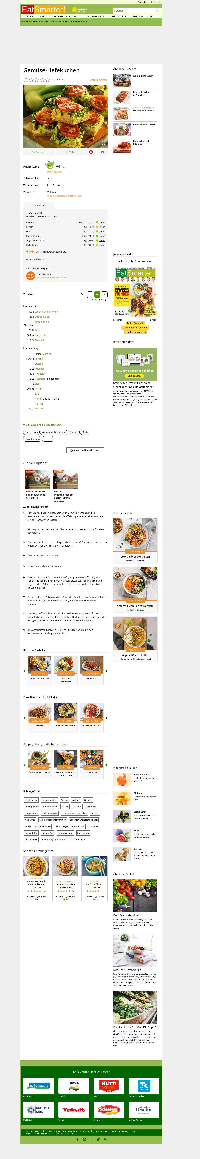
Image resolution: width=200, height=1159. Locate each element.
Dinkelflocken (42, 316)
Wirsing (47, 353)
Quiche (64, 800)
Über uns (29, 1131)
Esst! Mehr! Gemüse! (126, 915)
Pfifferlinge (139, 793)
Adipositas (30, 819)
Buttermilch (41, 335)
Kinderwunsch (50, 806)
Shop (152, 16)
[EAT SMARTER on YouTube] (105, 1139)
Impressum (72, 1131)
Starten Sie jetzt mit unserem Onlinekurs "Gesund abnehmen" (133, 385)
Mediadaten (57, 1134)
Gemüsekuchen (49, 800)
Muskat (39, 403)
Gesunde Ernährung (65, 16)
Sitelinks (48, 1131)
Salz (37, 330)
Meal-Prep (92, 772)
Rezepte (44, 16)
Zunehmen (94, 826)
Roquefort (40, 373)
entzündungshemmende (54, 839)
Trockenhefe (42, 321)
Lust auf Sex (47, 833)
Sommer (28, 16)
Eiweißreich (39, 725)
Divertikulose (31, 813)
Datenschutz (84, 1131)
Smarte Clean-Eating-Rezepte (135, 606)
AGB (64, 1131)
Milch (38, 388)
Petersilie (40, 378)
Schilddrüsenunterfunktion (52, 819)
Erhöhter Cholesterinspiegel (84, 819)
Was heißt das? (55, 171)
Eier (37, 383)
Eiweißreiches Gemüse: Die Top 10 (134, 1027)
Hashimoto (91, 806)
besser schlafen (43, 826)
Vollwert (76, 800)
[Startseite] (43, 9)
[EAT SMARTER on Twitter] (98, 1139)
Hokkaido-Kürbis (142, 774)
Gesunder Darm (65, 833)
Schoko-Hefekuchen (143, 75)
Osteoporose (31, 839)
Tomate (73, 432)
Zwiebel (39, 363)
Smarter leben (118, 16)
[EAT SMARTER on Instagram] (91, 1139)
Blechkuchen (31, 800)
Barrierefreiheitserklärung (38, 1134)
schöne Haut (78, 826)
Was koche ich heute (39, 772)
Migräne (95, 813)
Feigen (137, 830)
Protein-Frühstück (92, 725)
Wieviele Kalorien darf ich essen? (65, 195)
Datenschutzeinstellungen (104, 1131)
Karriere (39, 1131)
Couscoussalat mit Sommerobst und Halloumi (36, 884)
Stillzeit (65, 806)
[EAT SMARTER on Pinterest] (84, 1139)
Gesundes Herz (77, 839)
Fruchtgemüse (32, 806)
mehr (102, 222)
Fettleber (77, 806)
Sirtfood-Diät (31, 833)
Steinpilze (139, 849)
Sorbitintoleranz (50, 813)
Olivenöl (39, 340)
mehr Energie (61, 826)
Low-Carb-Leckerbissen (135, 556)
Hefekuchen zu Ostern (144, 124)
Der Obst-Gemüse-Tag (127, 970)
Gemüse (88, 800)
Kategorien (68, 1134)
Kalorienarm (83, 833)
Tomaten (40, 408)
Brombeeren (140, 811)
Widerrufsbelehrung (127, 1131)
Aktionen (137, 16)
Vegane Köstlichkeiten (135, 655)
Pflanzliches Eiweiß (65, 725)
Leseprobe (118, 319)
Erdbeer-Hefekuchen (143, 110)
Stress (28, 826)
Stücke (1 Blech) (97, 299)
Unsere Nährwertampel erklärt (51, 251)
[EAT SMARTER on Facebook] (78, 1139)
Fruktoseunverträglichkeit (74, 813)
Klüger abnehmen (93, 16)
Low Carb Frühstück (39, 678)
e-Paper (153, 319)
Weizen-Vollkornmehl (47, 311)
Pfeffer (38, 398)
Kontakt (57, 1131)
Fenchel (39, 358)
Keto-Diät (91, 678)
